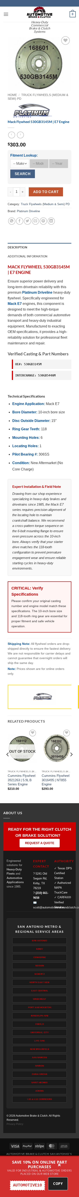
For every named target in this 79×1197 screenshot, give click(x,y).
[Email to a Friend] (35, 221)
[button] (6, 14)
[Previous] (8, 763)
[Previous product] (20, 135)
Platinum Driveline (28, 211)
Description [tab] (17, 247)
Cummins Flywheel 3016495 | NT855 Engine (55, 780)
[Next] (71, 763)
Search (23, 174)
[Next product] (11, 135)
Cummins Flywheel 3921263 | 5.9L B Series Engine (21, 780)
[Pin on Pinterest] (43, 221)
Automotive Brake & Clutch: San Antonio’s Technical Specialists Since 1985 (39, 1155)
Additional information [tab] (28, 256)
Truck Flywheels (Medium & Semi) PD (45, 204)
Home (12, 95)
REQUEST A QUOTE (39, 843)
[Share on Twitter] (27, 221)
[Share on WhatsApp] (11, 221)
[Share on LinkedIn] (51, 221)
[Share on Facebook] (19, 221)
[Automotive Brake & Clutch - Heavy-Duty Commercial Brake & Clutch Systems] (39, 12)
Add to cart (46, 192)
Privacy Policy (15, 1124)
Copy (58, 1183)
